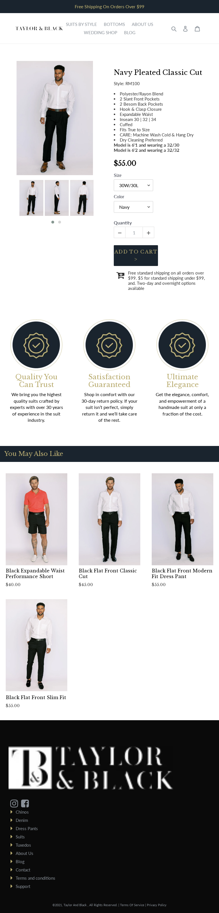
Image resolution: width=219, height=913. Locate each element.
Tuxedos (23, 845)
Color (119, 196)
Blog (20, 861)
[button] (52, 222)
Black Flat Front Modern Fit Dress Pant (182, 573)
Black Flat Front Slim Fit (36, 697)
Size (117, 175)
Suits (20, 836)
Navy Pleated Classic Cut (158, 73)
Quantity (123, 222)
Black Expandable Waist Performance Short (35, 573)
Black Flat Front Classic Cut (108, 573)
